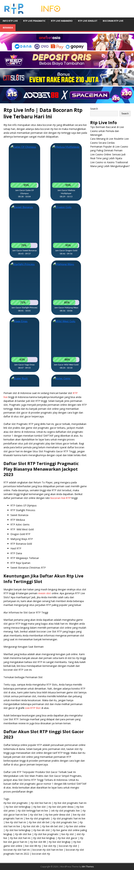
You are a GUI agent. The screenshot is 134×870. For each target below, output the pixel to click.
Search (94, 108)
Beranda (8, 27)
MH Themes (88, 866)
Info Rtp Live (10, 20)
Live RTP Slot (33, 708)
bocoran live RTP (60, 498)
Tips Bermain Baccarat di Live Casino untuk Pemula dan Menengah (107, 131)
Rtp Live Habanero (62, 20)
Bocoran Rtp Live (113, 20)
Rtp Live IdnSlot (87, 20)
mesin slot (44, 593)
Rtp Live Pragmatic (34, 20)
